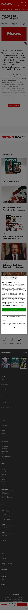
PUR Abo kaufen (14, 328)
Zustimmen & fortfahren (14, 309)
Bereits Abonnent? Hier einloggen (14, 330)
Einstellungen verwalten (14, 314)
